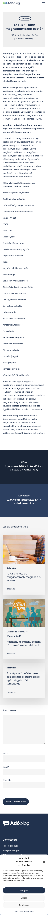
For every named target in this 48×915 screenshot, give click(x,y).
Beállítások (24, 905)
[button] (44, 861)
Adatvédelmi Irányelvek (24, 911)
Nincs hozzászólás (30, 35)
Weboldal (7, 780)
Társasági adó (14, 636)
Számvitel (25, 18)
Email (6, 767)
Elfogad (24, 890)
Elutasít (24, 898)
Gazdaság (12, 632)
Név (5, 753)
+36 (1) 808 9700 (11, 846)
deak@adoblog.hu (11, 850)
